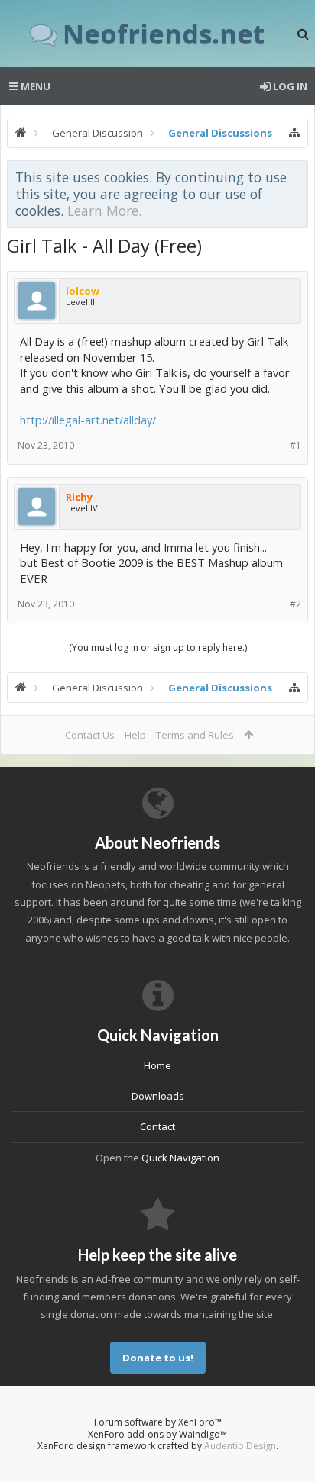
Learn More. (104, 210)
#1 (295, 445)
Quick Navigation (180, 1158)
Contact (157, 1126)
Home (157, 1065)
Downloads (158, 1096)
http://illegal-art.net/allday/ (88, 419)
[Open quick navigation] (294, 132)
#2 (295, 604)
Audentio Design (240, 1445)
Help (135, 735)
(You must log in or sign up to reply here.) (158, 647)
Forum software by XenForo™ (158, 1422)
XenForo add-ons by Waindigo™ (157, 1434)
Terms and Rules (195, 735)
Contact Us (90, 735)
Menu (34, 86)
